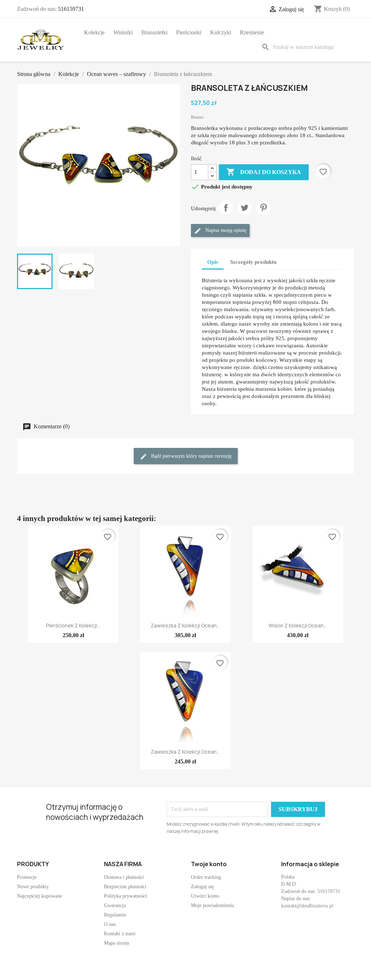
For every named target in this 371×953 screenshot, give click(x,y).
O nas (110, 924)
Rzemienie (252, 32)
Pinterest (263, 207)
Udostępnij (225, 207)
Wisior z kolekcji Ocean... (297, 625)
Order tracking (206, 877)
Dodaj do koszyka (263, 172)
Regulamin (115, 915)
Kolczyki (220, 32)
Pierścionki (188, 32)
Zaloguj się (202, 886)
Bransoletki (154, 32)
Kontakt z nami (120, 933)
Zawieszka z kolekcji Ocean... (185, 625)
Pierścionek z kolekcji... (73, 625)
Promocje (27, 877)
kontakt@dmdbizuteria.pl (307, 905)
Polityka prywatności (125, 896)
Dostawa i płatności (124, 877)
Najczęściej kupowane (39, 896)
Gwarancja (115, 905)
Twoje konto (209, 864)
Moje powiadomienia (212, 905)
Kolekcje (94, 32)
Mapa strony (116, 943)
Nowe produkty (33, 886)
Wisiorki (123, 32)
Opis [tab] (212, 262)
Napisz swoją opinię (225, 230)
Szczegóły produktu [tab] (253, 262)
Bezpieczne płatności (125, 886)
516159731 (71, 9)
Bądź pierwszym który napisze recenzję (191, 456)
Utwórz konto (205, 896)
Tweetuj (244, 207)
